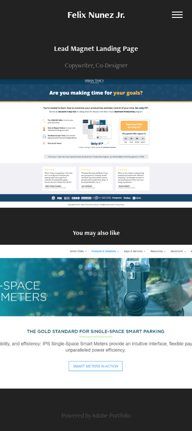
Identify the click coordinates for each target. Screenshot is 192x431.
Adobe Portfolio (111, 415)
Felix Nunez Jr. (96, 14)
